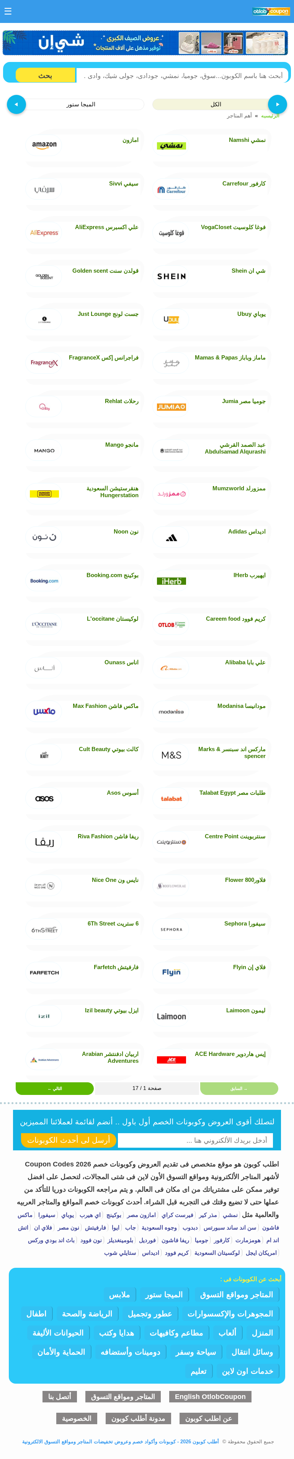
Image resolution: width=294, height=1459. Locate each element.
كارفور (221, 1240)
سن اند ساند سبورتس (229, 1227)
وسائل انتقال (252, 1352)
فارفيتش (94, 1227)
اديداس (149, 1252)
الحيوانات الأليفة (58, 1333)
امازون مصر (141, 1215)
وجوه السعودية (158, 1227)
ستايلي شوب (120, 1252)
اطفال (36, 1313)
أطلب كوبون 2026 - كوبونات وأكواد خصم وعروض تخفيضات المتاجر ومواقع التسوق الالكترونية (120, 1441)
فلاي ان (42, 1227)
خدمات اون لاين (247, 1371)
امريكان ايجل (260, 1252)
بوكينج (113, 1215)
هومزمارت (247, 1240)
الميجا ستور (164, 1294)
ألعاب (228, 1333)
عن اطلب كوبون (208, 1418)
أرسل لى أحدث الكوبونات (68, 1140)
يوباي (67, 1215)
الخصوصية (76, 1418)
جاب (130, 1227)
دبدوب (189, 1227)
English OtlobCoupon (210, 1396)
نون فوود (90, 1240)
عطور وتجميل (150, 1313)
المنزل (262, 1333)
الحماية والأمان (61, 1352)
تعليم (199, 1371)
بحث (45, 76)
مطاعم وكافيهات (176, 1333)
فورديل (146, 1240)
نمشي (229, 1215)
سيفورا (46, 1215)
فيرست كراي (176, 1215)
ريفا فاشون (174, 1240)
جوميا (200, 1240)
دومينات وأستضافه (130, 1352)
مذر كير (207, 1215)
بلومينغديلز (119, 1240)
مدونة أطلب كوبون (138, 1418)
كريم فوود (176, 1252)
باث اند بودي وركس (51, 1240)
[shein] (145, 42)
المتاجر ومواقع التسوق (236, 1294)
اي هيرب (89, 1215)
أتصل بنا (59, 1396)
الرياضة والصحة (87, 1313)
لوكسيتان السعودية (216, 1252)
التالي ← (54, 1089)
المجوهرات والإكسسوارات (230, 1313)
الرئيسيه (270, 116)
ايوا (114, 1227)
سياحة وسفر (196, 1352)
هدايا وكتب (116, 1333)
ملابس (119, 1294)
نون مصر (67, 1227)
